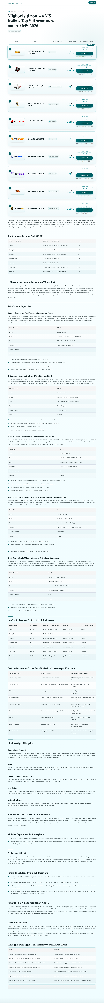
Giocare (92, 2)
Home (9, 11)
